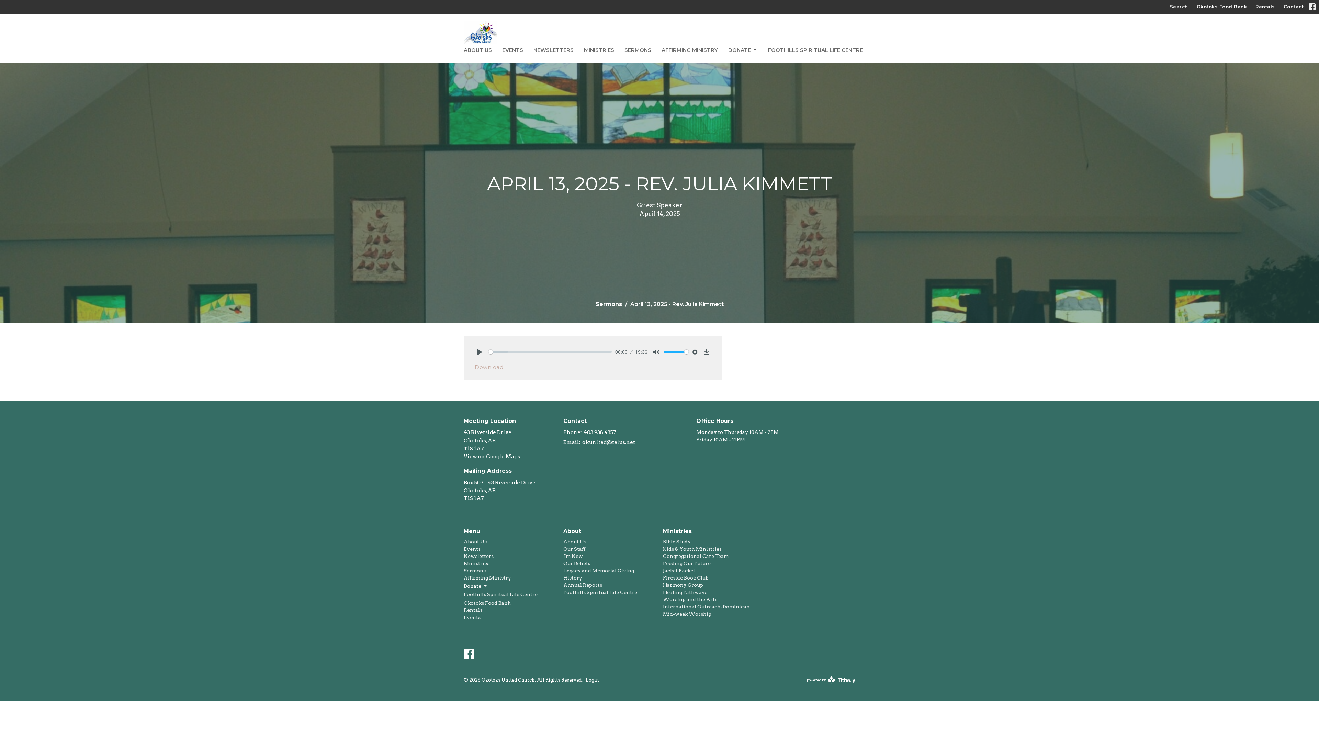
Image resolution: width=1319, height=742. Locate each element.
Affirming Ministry (690, 50)
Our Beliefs (576, 563)
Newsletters (553, 50)
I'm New (573, 556)
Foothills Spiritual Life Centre (815, 50)
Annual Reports (582, 585)
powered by (827, 686)
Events (512, 50)
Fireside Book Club (686, 578)
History (572, 578)
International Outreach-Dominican (706, 606)
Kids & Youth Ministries (692, 549)
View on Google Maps (492, 456)
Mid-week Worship (687, 614)
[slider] (550, 352)
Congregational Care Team (696, 556)
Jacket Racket (679, 570)
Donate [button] (472, 586)
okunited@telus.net (608, 442)
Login (592, 680)
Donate (739, 50)
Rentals (1265, 6)
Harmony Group (683, 585)
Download (489, 367)
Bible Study (677, 541)
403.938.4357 (600, 432)
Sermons (637, 50)
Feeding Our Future (687, 563)
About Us (478, 50)
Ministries (599, 50)
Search (1179, 6)
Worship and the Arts (690, 599)
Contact (1294, 6)
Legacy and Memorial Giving (598, 570)
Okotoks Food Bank (1222, 6)
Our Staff (574, 549)
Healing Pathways (685, 592)
